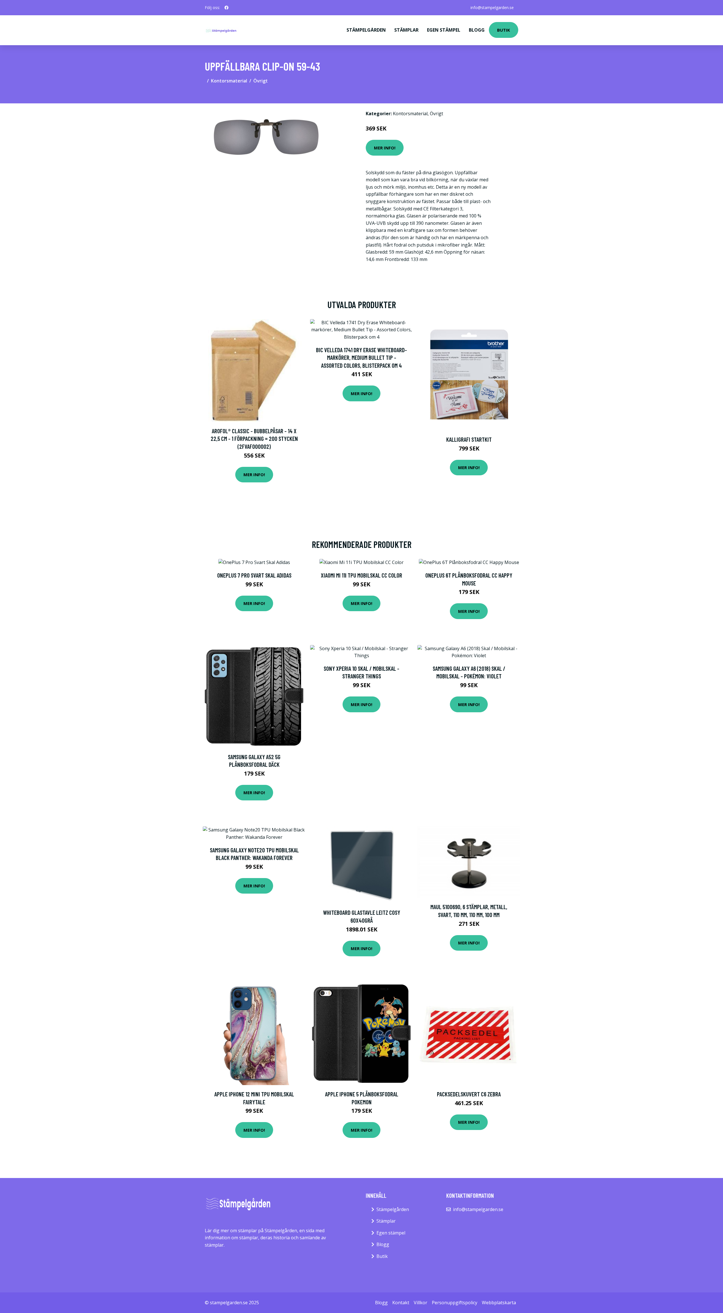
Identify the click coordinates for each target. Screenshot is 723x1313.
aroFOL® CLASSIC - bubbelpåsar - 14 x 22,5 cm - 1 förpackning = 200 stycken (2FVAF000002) (254, 438)
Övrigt (260, 81)
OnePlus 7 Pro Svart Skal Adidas (254, 575)
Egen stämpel (443, 30)
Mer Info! (384, 148)
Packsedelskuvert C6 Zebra (469, 1094)
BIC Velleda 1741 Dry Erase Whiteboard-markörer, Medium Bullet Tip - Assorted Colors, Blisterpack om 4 (361, 357)
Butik (503, 30)
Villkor (420, 1302)
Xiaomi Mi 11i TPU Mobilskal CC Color (361, 575)
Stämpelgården (366, 30)
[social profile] (226, 7)
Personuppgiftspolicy (454, 1302)
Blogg (477, 30)
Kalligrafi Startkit (469, 439)
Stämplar (406, 30)
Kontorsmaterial (229, 81)
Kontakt (400, 1302)
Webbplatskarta (499, 1302)
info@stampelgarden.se (492, 7)
